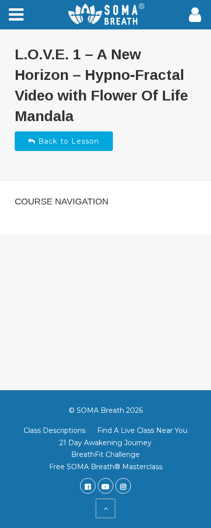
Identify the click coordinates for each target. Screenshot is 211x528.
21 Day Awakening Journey (105, 442)
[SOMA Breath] (105, 14)
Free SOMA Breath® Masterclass (105, 466)
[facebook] (88, 485)
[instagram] (123, 485)
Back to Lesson (68, 141)
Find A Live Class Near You (142, 430)
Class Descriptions (54, 430)
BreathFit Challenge (105, 454)
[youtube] (105, 485)
